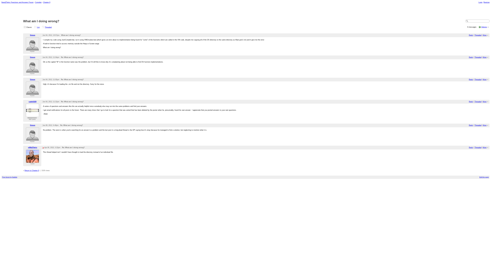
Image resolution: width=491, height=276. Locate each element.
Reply (471, 35)
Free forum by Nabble (9, 177)
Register (486, 2)
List (38, 27)
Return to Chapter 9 (32, 170)
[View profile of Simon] (32, 49)
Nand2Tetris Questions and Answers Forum (17, 2)
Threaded (48, 27)
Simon (32, 35)
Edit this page (484, 177)
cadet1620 (32, 102)
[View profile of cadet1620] (32, 115)
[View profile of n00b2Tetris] (32, 161)
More (485, 35)
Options (484, 27)
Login (480, 2)
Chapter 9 (46, 2)
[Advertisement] (245, 11)
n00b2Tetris (32, 147)
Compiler (38, 2)
